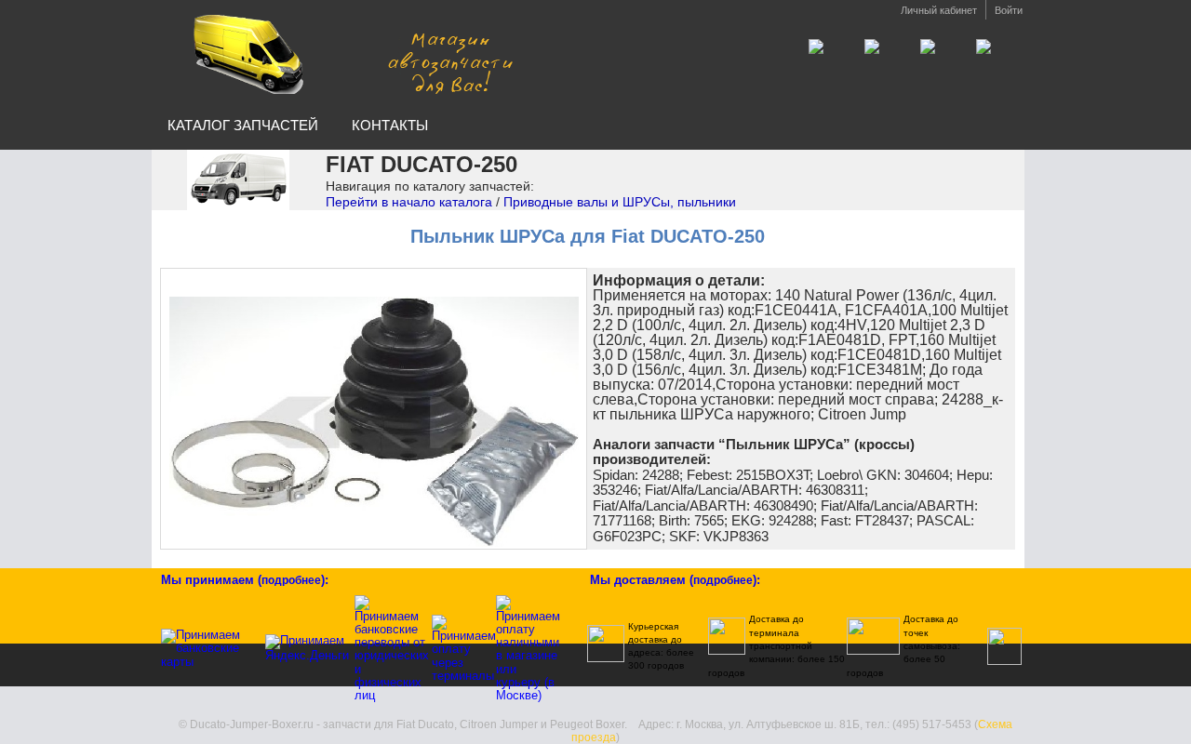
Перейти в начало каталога (409, 201)
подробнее (291, 580)
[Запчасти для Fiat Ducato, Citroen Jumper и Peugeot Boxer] (347, 54)
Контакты (390, 125)
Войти (1009, 10)
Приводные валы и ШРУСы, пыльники (619, 201)
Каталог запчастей (242, 125)
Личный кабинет (939, 10)
